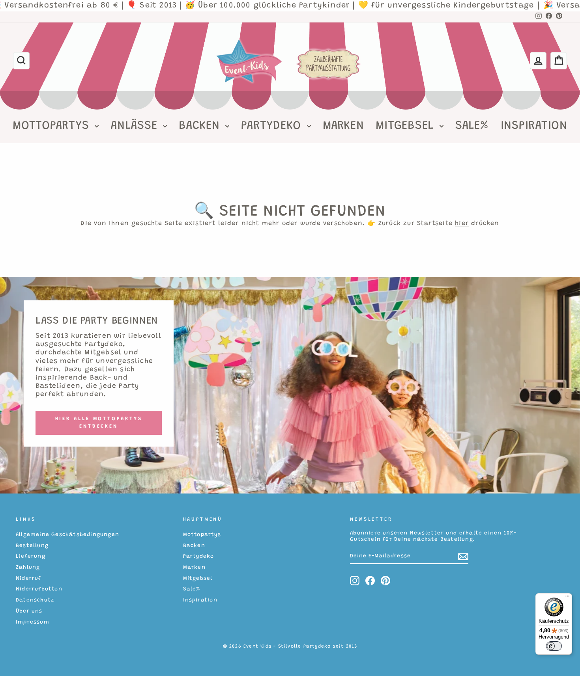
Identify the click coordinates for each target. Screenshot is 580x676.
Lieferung (30, 556)
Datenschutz (35, 600)
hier (462, 223)
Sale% (472, 126)
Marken (343, 126)
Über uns (29, 611)
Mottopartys (53, 126)
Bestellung (32, 546)
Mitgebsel (407, 126)
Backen (201, 126)
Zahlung (28, 567)
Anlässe (135, 126)
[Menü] (567, 598)
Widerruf (28, 578)
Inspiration (534, 126)
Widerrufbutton (39, 589)
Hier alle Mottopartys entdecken (98, 422)
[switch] (554, 646)
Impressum (32, 622)
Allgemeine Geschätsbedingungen (67, 535)
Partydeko (273, 126)
